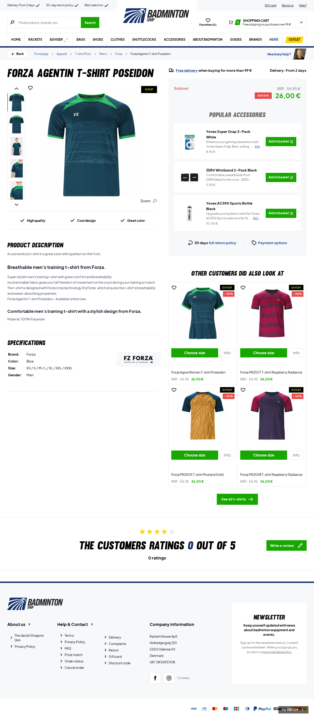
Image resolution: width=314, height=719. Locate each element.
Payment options (272, 242)
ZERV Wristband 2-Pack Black (231, 170)
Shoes (98, 39)
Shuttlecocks (144, 39)
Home (16, 39)
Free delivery (187, 70)
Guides (236, 39)
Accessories (174, 39)
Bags (81, 39)
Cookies (183, 678)
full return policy (222, 242)
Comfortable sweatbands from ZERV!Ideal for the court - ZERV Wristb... (228, 177)
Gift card (270, 5)
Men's (103, 54)
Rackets (35, 39)
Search (90, 22)
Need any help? (279, 54)
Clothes (118, 39)
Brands (255, 39)
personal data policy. (277, 652)
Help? (303, 5)
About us (288, 5)
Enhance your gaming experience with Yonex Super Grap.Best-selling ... (233, 144)
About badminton (208, 39)
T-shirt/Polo (83, 54)
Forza (118, 54)
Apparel (62, 54)
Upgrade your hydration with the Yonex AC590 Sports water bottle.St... (233, 216)
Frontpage (41, 54)
